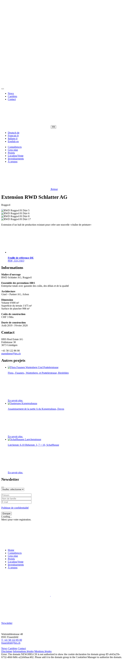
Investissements (16, 158)
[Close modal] (2, 487)
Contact (12, 99)
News (11, 93)
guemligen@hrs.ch (11, 353)
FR (53, 127)
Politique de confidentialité (15, 507)
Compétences (15, 147)
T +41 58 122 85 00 (11, 640)
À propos (12, 161)
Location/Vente (15, 155)
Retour (54, 189)
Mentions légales (43, 651)
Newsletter (6, 623)
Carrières (12, 96)
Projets (11, 152)
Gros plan (13, 149)
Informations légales (23, 651)
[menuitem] (13, 132)
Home (11, 550)
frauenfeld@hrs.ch (10, 642)
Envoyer (6, 513)
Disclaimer (6, 651)
